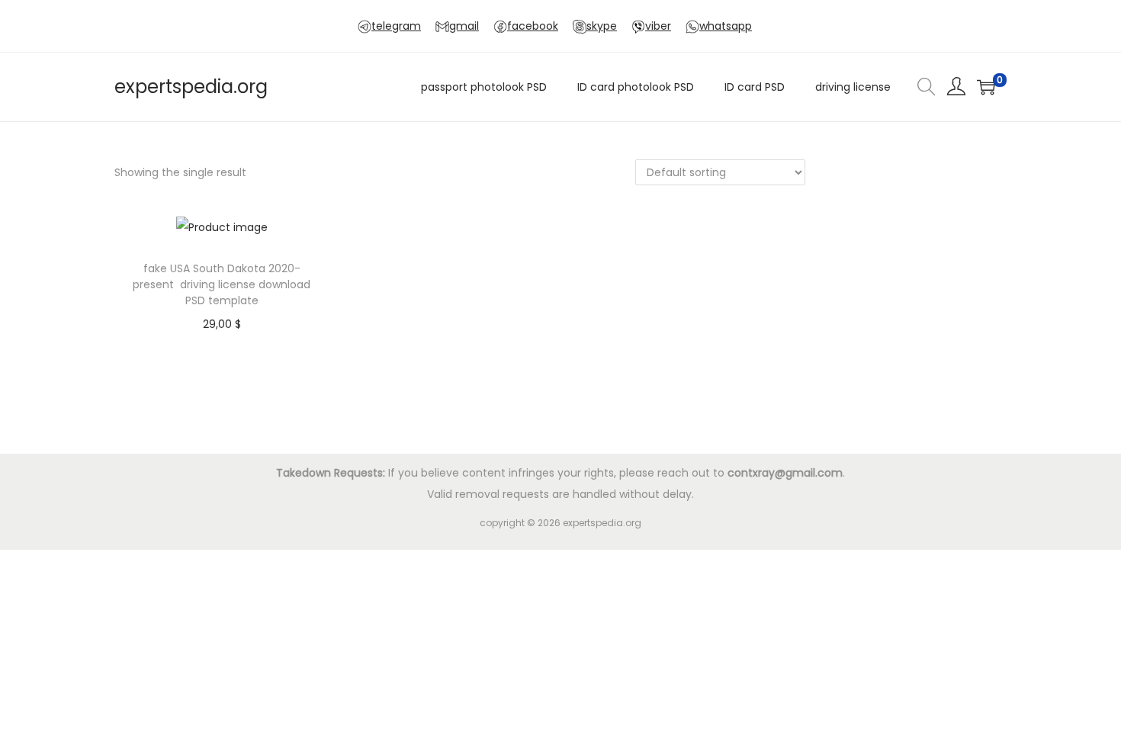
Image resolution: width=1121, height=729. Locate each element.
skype (601, 26)
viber (658, 26)
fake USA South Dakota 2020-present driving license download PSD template (221, 284)
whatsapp (725, 26)
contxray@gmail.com (785, 472)
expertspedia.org (191, 86)
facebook (532, 26)
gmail (464, 26)
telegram (396, 26)
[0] (986, 87)
